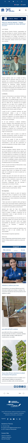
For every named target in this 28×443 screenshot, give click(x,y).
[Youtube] (13, 419)
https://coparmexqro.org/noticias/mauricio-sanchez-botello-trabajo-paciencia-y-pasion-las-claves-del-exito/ (14, 240)
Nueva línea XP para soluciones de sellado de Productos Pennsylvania (13, 374)
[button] (20, 10)
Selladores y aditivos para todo (10, 285)
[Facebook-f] (7, 419)
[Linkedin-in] (10, 419)
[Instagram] (19, 419)
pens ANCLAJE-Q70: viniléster (10, 329)
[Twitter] (16, 419)
